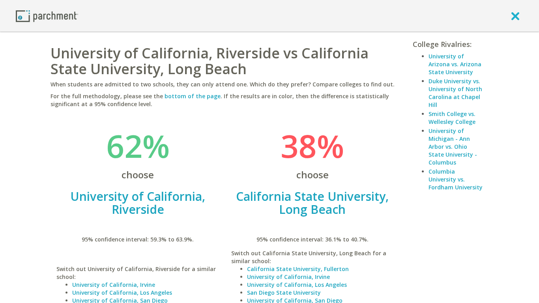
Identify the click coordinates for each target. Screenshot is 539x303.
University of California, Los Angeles (122, 292)
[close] (515, 16)
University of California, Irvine (113, 284)
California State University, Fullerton (298, 269)
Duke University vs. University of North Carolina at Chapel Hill (455, 92)
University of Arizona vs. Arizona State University (455, 64)
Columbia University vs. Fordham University (456, 179)
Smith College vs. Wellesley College (452, 117)
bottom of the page (193, 96)
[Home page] (47, 15)
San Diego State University (284, 292)
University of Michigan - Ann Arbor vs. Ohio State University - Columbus (453, 146)
